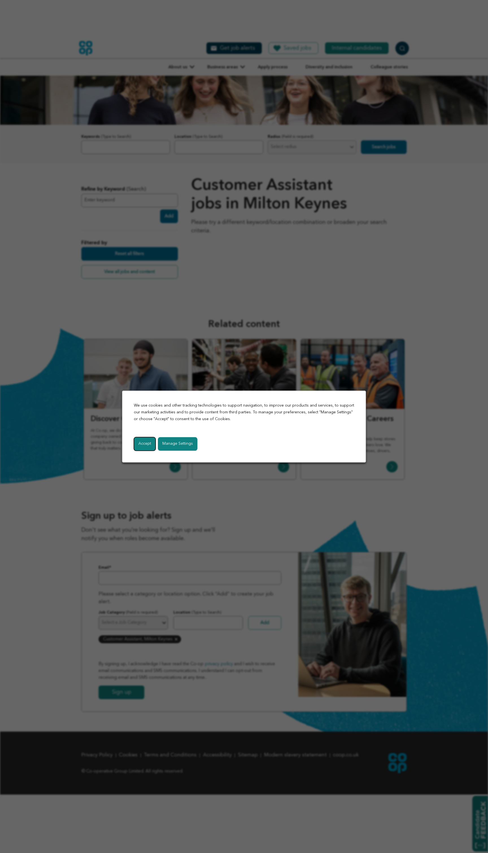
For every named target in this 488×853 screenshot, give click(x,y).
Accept (144, 444)
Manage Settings (177, 444)
